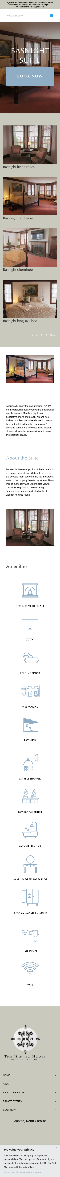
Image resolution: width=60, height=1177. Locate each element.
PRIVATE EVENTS (12, 1101)
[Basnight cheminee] (30, 266)
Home (6, 1075)
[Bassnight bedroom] (30, 214)
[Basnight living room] (30, 163)
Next (52, 334)
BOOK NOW (9, 1110)
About (7, 1084)
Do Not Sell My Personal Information (22, 1172)
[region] (30, 1161)
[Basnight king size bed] (30, 317)
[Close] (57, 1147)
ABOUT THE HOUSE (13, 1092)
